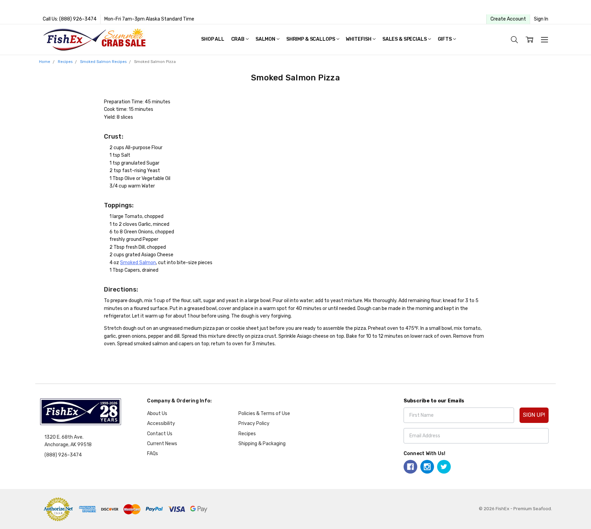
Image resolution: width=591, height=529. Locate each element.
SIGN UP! (534, 415)
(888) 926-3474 (63, 455)
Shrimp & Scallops (311, 39)
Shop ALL (212, 39)
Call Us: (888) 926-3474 (69, 19)
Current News (162, 444)
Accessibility (161, 423)
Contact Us (159, 434)
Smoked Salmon (138, 263)
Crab (238, 39)
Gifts (445, 39)
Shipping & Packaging (262, 444)
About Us (157, 413)
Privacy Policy (254, 423)
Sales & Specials (405, 39)
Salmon (265, 39)
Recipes (247, 434)
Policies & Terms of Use (264, 413)
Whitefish (359, 39)
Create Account (508, 19)
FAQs (152, 453)
